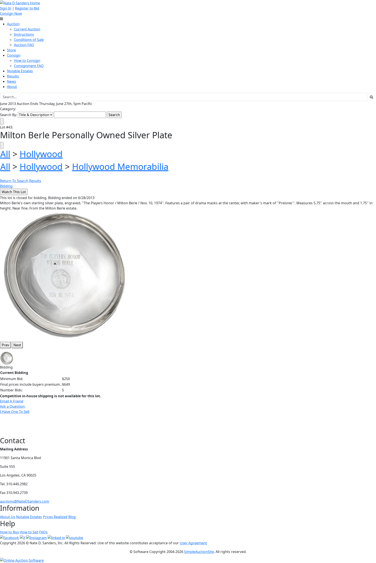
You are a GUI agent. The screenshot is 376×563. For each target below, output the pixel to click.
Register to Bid (27, 8)
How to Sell (29, 532)
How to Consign (27, 60)
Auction (13, 24)
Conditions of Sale (29, 39)
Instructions (24, 34)
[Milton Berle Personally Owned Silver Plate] (65, 274)
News (11, 81)
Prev (5, 345)
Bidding (6, 186)
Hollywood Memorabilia (120, 166)
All (5, 154)
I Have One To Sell (14, 411)
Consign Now (11, 13)
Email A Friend (11, 401)
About (12, 86)
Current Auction (27, 29)
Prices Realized (55, 516)
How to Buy (9, 532)
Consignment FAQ (29, 65)
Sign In (5, 8)
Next (17, 345)
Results (13, 76)
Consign (13, 55)
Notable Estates (20, 71)
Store (11, 50)
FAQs (43, 532)
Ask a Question (12, 406)
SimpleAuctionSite (199, 551)
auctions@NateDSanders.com (24, 501)
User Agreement (193, 543)
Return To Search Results (20, 180)
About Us (7, 516)
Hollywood (41, 154)
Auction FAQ (24, 44)
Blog (72, 516)
